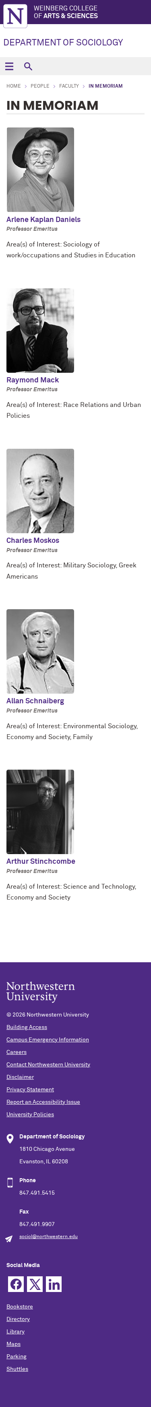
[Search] (28, 66)
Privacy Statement (30, 1090)
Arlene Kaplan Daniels (43, 220)
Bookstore (19, 1307)
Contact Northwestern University (48, 1065)
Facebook (16, 1284)
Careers (16, 1052)
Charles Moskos (32, 540)
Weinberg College (66, 12)
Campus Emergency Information (47, 1040)
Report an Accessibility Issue (43, 1102)
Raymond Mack (32, 380)
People (40, 86)
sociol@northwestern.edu (48, 1236)
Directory (18, 1319)
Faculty (69, 86)
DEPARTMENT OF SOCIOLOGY (63, 43)
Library (15, 1332)
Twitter (35, 1284)
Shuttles (17, 1369)
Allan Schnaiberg (35, 701)
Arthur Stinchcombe (40, 861)
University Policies (30, 1114)
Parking (16, 1357)
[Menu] (9, 66)
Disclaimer (20, 1077)
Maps (13, 1344)
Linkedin (54, 1284)
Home (13, 86)
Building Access (26, 1027)
